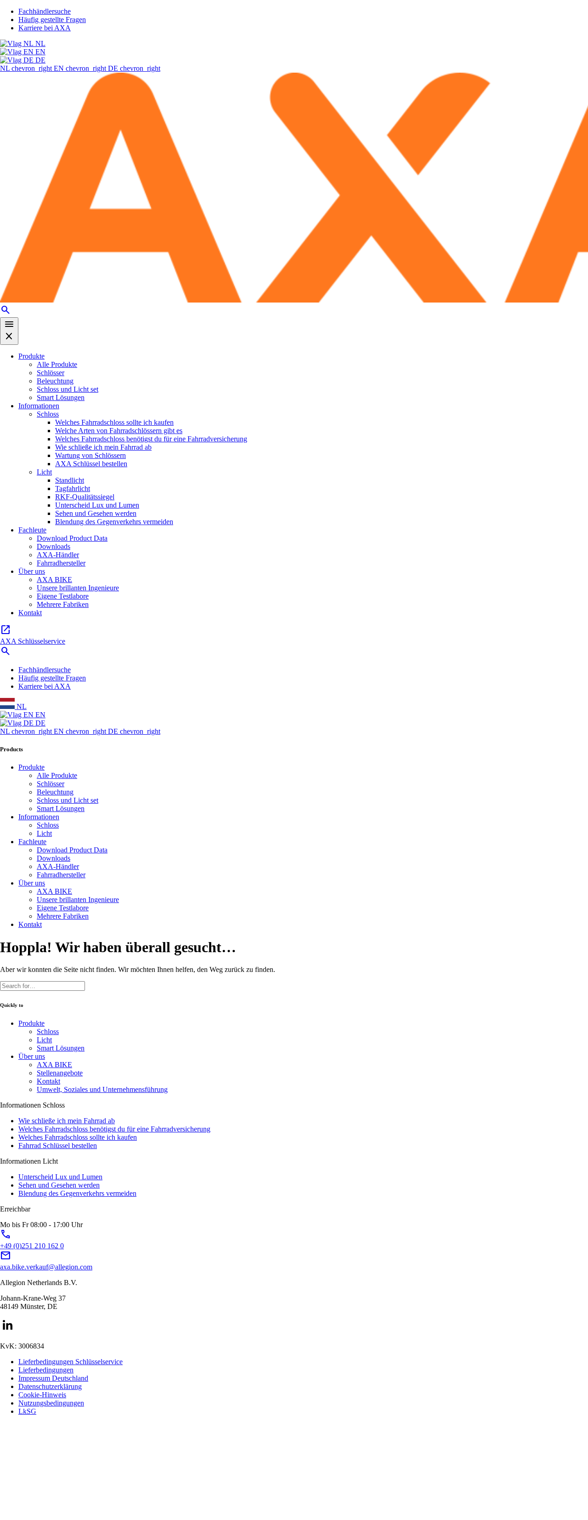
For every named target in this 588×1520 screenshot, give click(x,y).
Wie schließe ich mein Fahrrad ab (103, 447)
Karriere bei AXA (44, 28)
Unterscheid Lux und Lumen (97, 505)
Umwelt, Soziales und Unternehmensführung (102, 1089)
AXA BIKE (54, 579)
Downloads (53, 546)
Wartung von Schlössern (90, 455)
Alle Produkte (57, 364)
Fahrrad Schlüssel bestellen (57, 1145)
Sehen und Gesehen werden (95, 513)
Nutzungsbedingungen (51, 1403)
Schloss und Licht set (67, 389)
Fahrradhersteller (61, 563)
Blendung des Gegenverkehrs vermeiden (114, 522)
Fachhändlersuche (44, 11)
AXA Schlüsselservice (32, 634)
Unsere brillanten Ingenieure (78, 588)
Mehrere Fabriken (63, 604)
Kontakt (30, 613)
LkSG (27, 1411)
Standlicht (69, 480)
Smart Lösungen (61, 397)
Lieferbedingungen (46, 1370)
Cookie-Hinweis (42, 1395)
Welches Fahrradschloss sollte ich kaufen (114, 422)
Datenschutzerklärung (50, 1386)
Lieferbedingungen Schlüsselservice (70, 1362)
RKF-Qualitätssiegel (84, 497)
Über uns (31, 571)
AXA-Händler (58, 555)
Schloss (48, 414)
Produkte (31, 356)
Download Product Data (72, 538)
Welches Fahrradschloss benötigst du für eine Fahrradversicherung (151, 439)
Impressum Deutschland (53, 1378)
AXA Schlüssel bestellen (91, 464)
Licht (44, 472)
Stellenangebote (60, 1073)
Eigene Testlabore (63, 596)
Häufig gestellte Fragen (52, 19)
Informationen (38, 406)
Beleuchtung (55, 381)
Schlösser (50, 373)
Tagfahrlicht (72, 488)
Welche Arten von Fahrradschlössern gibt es (118, 430)
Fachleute (32, 530)
